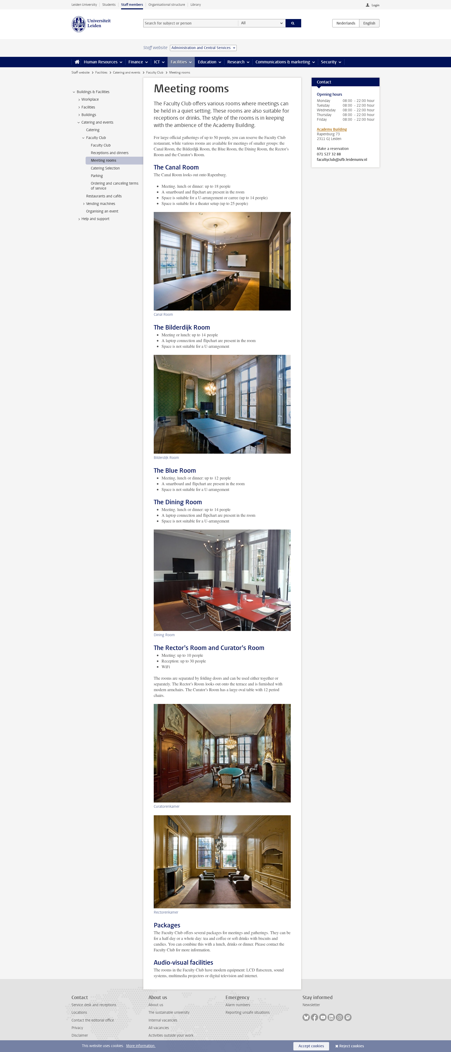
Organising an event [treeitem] (102, 211)
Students (109, 4)
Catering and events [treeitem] (97, 122)
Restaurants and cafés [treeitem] (104, 196)
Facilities (179, 62)
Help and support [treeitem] (95, 218)
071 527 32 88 (329, 154)
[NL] (345, 23)
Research (236, 62)
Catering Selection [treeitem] (105, 168)
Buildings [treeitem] (88, 114)
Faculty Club (154, 72)
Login (375, 5)
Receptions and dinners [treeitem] (109, 152)
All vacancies (159, 1027)
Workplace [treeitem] (90, 99)
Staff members (132, 4)
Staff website (81, 72)
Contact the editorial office (93, 1020)
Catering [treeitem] (92, 129)
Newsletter (311, 1004)
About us (156, 1004)
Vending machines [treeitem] (100, 203)
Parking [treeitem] (97, 175)
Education (207, 62)
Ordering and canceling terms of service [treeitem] (114, 186)
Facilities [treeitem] (88, 107)
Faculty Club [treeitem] (96, 137)
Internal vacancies (163, 1020)
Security (328, 62)
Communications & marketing (283, 62)
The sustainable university (169, 1012)
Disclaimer (80, 1035)
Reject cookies (351, 1046)
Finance (135, 62)
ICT (157, 62)
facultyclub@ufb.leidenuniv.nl (342, 159)
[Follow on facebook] (314, 1017)
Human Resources (100, 62)
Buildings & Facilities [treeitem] (93, 91)
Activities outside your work (171, 1035)
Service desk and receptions (94, 1004)
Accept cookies (311, 1046)
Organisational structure (167, 4)
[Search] (293, 23)
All (243, 23)
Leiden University (84, 4)
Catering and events (126, 72)
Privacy (77, 1027)
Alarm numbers (237, 1004)
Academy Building (332, 129)
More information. (141, 1045)
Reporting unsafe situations (247, 1012)
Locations (79, 1012)
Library (196, 4)
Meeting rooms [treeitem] (103, 160)
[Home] (76, 62)
